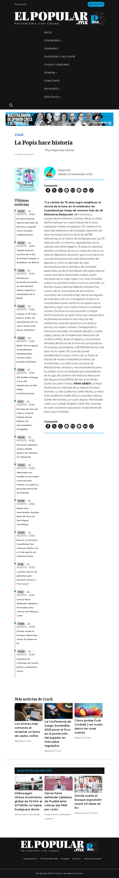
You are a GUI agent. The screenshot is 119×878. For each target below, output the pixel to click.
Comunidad (51, 40)
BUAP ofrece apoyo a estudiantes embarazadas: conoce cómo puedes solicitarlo (27, 353)
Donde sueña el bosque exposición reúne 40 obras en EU (27, 637)
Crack (19, 135)
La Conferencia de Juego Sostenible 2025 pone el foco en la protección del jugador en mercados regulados (57, 733)
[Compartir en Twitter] (54, 190)
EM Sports (51, 88)
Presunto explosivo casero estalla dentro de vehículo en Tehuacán (27, 451)
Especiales (51, 97)
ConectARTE (52, 80)
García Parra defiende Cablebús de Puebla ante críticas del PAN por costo (27, 607)
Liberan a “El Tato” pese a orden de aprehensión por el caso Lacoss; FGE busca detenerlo (27, 322)
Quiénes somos (30, 858)
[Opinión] (59, 119)
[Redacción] (49, 172)
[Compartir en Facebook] (48, 190)
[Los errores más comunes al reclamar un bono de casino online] (29, 712)
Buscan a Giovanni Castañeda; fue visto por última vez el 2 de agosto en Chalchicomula (27, 548)
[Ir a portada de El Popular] (59, 18)
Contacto (76, 858)
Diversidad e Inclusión (59, 56)
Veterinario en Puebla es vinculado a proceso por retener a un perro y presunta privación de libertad (28, 482)
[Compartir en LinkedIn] (85, 190)
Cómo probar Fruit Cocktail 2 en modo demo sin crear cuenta (89, 726)
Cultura (94, 813)
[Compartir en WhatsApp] (60, 190)
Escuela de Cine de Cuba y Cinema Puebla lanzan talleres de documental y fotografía (27, 419)
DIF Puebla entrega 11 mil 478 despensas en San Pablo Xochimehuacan (27, 385)
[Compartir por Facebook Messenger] (79, 190)
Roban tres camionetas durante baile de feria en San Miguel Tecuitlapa (28, 516)
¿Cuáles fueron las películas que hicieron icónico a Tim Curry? (27, 578)
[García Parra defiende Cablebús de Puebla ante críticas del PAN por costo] (58, 783)
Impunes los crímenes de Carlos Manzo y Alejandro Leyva (27, 665)
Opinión (49, 72)
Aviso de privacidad (92, 858)
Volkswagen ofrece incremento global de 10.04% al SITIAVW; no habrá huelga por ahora (28, 801)
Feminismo (51, 48)
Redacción (64, 170)
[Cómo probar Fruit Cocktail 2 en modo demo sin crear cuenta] (89, 710)
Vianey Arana (21, 814)
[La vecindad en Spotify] (27, 179)
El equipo (65, 858)
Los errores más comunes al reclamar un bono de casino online (27, 730)
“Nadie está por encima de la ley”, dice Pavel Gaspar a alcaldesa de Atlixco (28, 256)
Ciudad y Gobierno (56, 64)
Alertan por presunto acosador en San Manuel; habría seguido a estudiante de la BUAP (27, 288)
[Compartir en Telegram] (66, 190)
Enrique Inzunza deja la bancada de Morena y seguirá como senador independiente (27, 226)
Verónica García (81, 813)
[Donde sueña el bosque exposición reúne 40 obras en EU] (89, 784)
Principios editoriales (49, 858)
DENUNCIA (97, 4)
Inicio (48, 32)
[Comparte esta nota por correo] (72, 190)
